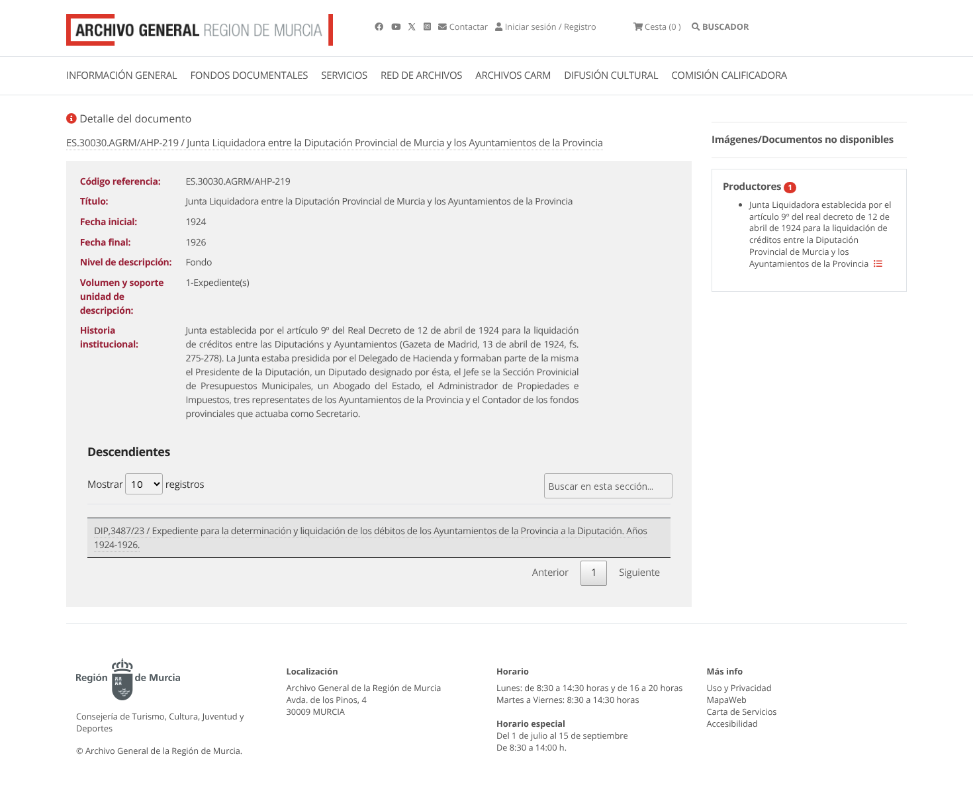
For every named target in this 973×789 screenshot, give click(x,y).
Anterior (550, 572)
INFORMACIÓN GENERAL (121, 75)
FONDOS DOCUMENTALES (249, 75)
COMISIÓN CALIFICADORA (729, 75)
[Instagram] (428, 26)
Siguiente (639, 572)
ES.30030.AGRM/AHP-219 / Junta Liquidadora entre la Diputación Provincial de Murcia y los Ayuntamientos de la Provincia (334, 143)
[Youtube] (396, 26)
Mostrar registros (145, 484)
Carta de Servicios (742, 712)
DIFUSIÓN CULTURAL (611, 75)
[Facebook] (380, 26)
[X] (413, 26)
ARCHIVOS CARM (513, 75)
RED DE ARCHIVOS (421, 75)
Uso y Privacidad (739, 688)
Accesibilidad (732, 723)
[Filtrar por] (878, 263)
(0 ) (663, 26)
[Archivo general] (199, 27)
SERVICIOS (344, 75)
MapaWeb (727, 700)
